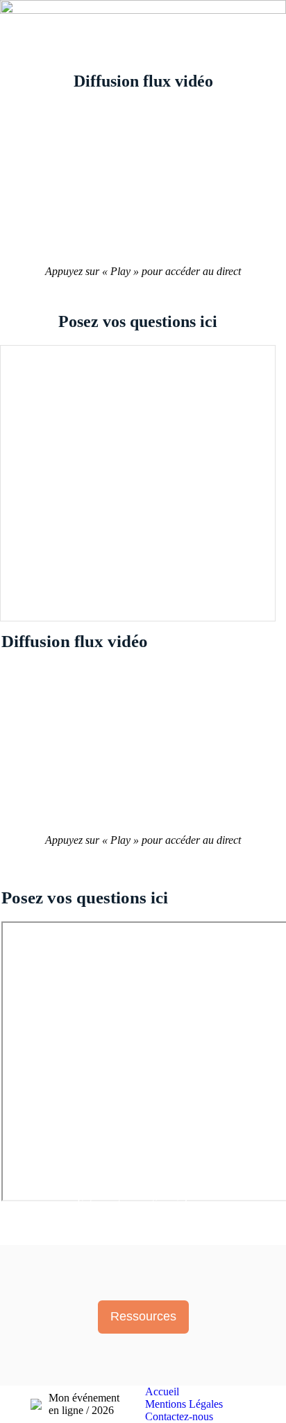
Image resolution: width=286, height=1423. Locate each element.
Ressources (143, 1316)
